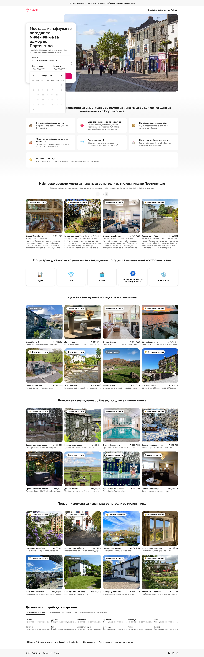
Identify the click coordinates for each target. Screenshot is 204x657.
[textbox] (40, 68)
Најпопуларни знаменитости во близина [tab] (91, 612)
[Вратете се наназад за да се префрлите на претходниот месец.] (34, 75)
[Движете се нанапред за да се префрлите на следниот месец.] (61, 75)
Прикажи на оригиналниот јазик (122, 3)
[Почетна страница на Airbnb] (32, 10)
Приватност (47, 653)
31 (33, 109)
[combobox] (51, 60)
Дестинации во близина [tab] (35, 612)
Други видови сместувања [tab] (60, 612)
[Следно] (106, 194)
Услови (57, 653)
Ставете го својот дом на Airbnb (162, 10)
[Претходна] (98, 194)
